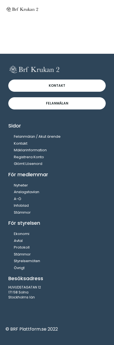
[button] (103, 9)
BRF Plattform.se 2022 (34, 329)
